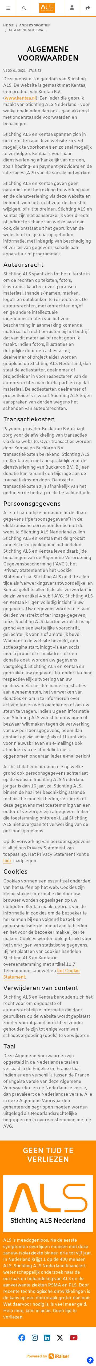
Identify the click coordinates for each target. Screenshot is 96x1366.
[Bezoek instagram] (35, 1338)
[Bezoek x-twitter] (60, 1338)
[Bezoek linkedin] (47, 1338)
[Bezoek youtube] (74, 1338)
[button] (8, 8)
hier (7, 861)
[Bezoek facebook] (21, 1338)
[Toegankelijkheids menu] (90, 1360)
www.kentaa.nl (20, 98)
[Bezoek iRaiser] (48, 1356)
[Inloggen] (72, 8)
